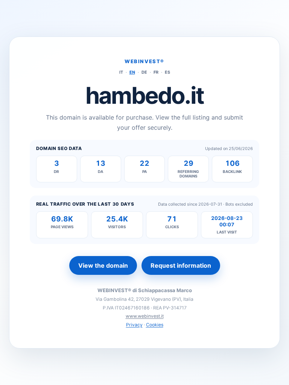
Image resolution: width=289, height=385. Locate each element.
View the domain (103, 265)
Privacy (134, 324)
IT (121, 72)
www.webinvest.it (145, 316)
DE (144, 72)
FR (156, 72)
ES (167, 72)
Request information (181, 265)
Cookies (154, 324)
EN (132, 72)
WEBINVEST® (144, 61)
